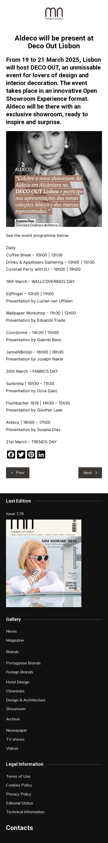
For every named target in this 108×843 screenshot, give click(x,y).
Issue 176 (15, 513)
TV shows (15, 739)
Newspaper (16, 730)
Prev (20, 472)
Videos (12, 748)
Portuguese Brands (23, 662)
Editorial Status (19, 802)
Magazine (15, 640)
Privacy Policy (18, 793)
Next (87, 472)
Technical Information (25, 811)
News (11, 631)
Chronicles (15, 690)
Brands (12, 651)
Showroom (16, 708)
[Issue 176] (43, 563)
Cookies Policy (19, 784)
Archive (13, 718)
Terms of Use (18, 776)
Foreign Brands (19, 671)
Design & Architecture (25, 699)
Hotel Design (17, 681)
